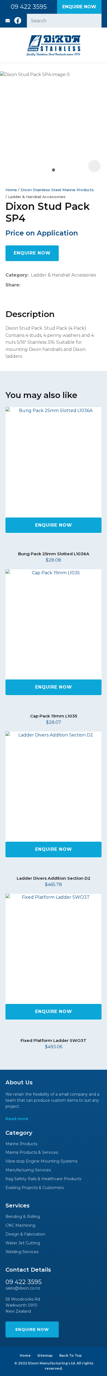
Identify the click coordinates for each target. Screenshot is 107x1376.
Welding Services (21, 1252)
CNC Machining (20, 1225)
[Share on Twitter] (31, 285)
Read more (16, 1119)
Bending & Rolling (22, 1216)
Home (11, 190)
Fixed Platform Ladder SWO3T (53, 1040)
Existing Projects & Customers (34, 1187)
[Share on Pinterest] (48, 285)
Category (16, 275)
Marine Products (21, 1144)
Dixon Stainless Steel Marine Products (57, 190)
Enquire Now (79, 6)
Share (12, 285)
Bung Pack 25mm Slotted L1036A (53, 553)
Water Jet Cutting (22, 1243)
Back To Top (70, 1355)
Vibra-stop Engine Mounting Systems (41, 1161)
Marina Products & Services (31, 1152)
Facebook (17, 20)
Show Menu (8, 45)
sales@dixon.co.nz (7, 20)
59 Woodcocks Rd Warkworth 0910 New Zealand (22, 1305)
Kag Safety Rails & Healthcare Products (43, 1179)
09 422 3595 (29, 6)
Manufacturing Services (28, 1170)
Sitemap (45, 1355)
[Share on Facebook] (24, 285)
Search (95, 21)
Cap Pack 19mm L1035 (53, 716)
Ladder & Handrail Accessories (37, 196)
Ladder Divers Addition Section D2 (54, 878)
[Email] (40, 285)
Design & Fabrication (25, 1234)
